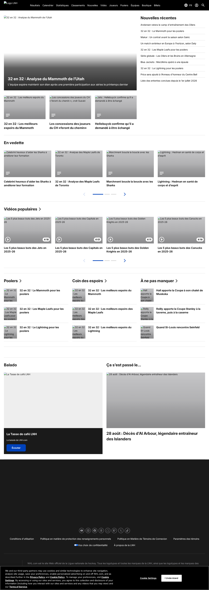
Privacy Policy (37, 577)
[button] (98, 194)
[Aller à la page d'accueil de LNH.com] (15, 5)
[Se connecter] (197, 5)
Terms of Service (18, 586)
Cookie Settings (148, 578)
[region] (104, 578)
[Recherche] (203, 5)
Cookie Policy (57, 577)
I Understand (171, 578)
